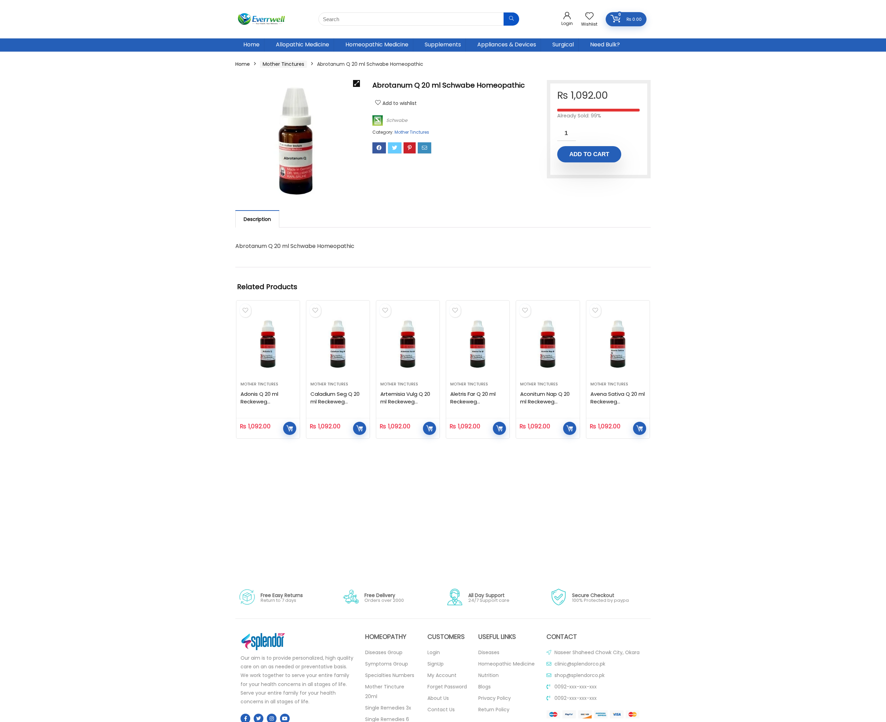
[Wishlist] (589, 16)
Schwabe (396, 120)
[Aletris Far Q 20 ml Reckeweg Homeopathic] (477, 344)
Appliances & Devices (506, 44)
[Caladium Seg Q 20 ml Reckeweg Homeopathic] (337, 344)
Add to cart (589, 154)
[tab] (257, 219)
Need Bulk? (605, 44)
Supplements (443, 44)
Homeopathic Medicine (376, 44)
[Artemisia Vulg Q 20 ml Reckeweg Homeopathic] (407, 344)
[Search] (511, 19)
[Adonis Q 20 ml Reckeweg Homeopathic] (268, 344)
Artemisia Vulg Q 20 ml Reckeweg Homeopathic (405, 401)
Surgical (563, 44)
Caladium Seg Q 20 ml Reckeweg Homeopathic (335, 401)
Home (251, 44)
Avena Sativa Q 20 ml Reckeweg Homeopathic (617, 401)
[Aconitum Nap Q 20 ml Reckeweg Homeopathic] (547, 344)
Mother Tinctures (283, 64)
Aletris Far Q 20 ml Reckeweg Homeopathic (473, 401)
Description (257, 219)
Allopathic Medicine (302, 44)
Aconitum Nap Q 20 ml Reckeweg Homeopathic (545, 401)
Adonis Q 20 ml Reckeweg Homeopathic (259, 401)
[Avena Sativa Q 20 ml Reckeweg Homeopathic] (617, 344)
